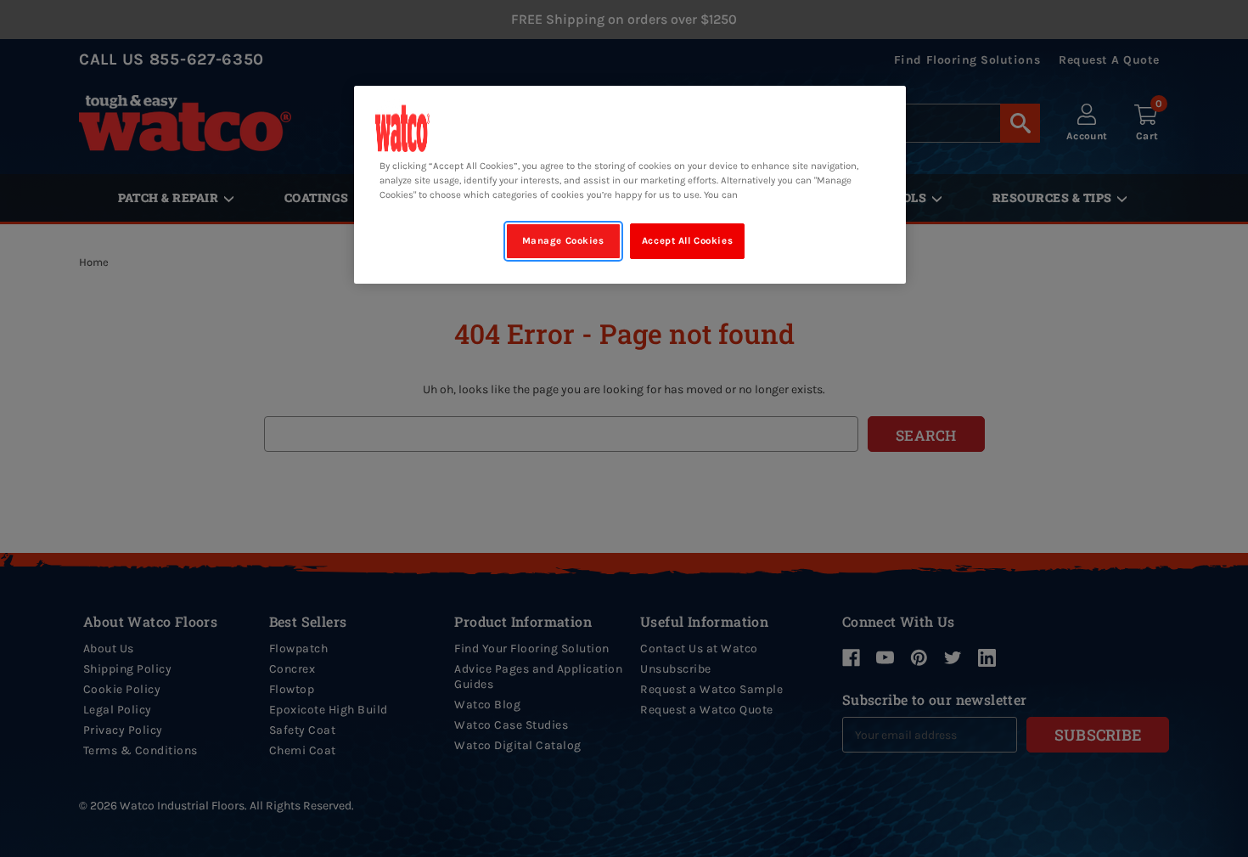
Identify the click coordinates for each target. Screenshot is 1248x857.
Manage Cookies (563, 240)
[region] (630, 185)
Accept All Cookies (687, 240)
